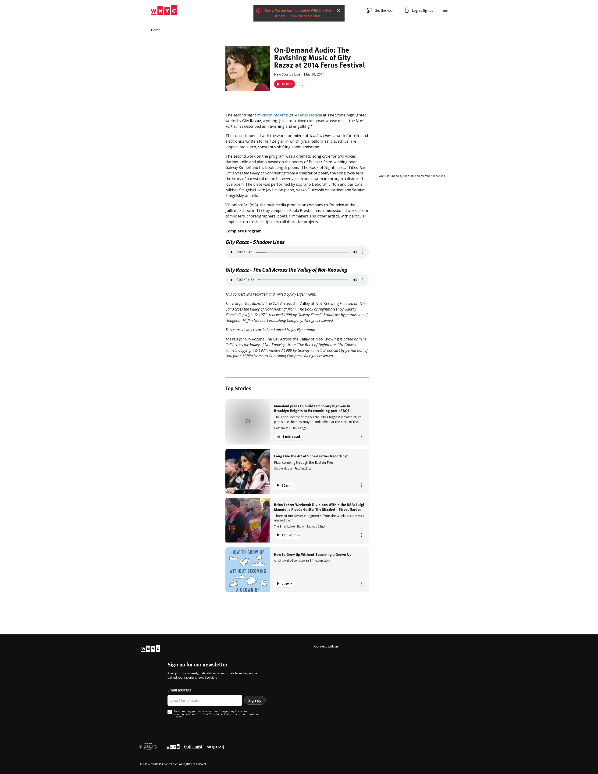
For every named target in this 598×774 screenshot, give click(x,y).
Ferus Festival (309, 115)
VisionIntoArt (273, 115)
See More (211, 678)
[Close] (338, 10)
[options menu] (302, 84)
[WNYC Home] (164, 10)
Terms (178, 717)
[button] (297, 422)
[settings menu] (445, 10)
